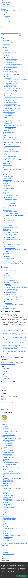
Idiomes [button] (5, 12)
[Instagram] (22, 10)
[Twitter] (3, 10)
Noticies (5, 492)
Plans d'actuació (7, 277)
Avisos (5, 375)
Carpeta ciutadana (8, 445)
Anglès (7, 18)
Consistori (6, 275)
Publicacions (6, 378)
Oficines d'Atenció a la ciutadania (12, 438)
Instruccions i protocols (11, 289)
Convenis (7, 284)
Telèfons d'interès (8, 481)
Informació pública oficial (9, 270)
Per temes (3, 523)
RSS (4, 514)
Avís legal (5, 550)
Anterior (3, 409)
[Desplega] (12, 267)
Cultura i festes (7, 525)
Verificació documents (9, 442)
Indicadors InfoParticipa (9, 519)
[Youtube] (16, 10)
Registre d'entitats (8, 480)
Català (7, 14)
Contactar (3, 9)
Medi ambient (7, 532)
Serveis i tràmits (5, 436)
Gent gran (6, 530)
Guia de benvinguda (8, 452)
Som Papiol (6, 511)
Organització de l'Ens (9, 308)
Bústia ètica (6, 521)
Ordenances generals (11, 291)
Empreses (6, 466)
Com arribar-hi (7, 456)
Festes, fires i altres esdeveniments (12, 468)
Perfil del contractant (11, 294)
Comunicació (4, 485)
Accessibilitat (6, 547)
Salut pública (6, 538)
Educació (5, 526)
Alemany (7, 19)
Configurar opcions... (6, 575)
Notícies (5, 376)
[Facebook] (9, 10)
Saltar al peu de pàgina (8, 6)
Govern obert (4, 516)
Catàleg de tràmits (8, 443)
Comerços (6, 459)
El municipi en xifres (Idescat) (11, 462)
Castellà (7, 16)
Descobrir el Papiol (6, 449)
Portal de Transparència (9, 518)
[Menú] (1, 37)
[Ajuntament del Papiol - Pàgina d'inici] (10, 30)
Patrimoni (6, 476)
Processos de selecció (11, 299)
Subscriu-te (4, 422)
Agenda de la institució (9, 494)
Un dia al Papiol (7, 454)
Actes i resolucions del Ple (12, 280)
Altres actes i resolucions (12, 282)
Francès (7, 21)
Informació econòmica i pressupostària (16, 287)
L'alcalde (5, 273)
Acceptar (24, 575)
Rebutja (19, 575)
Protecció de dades (8, 554)
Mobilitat (5, 533)
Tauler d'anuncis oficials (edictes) (14, 304)
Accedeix (3, 390)
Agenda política (7, 373)
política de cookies (14, 573)
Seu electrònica (7, 306)
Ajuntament (7, 267)
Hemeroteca (6, 504)
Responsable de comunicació (11, 487)
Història (5, 469)
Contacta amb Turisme (9, 457)
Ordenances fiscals (10, 292)
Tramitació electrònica (9, 440)
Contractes (8, 285)
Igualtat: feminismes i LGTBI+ (11, 528)
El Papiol (5, 461)
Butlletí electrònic (8, 497)
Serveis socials (7, 540)
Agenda (5, 371)
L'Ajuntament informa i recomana (12, 506)
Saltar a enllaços (6, 4)
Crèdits (5, 549)
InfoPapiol (6, 509)
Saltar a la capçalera (7, 1)
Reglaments (8, 301)
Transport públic (7, 483)
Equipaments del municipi (10, 464)
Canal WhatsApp (7, 499)
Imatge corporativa (8, 507)
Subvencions (8, 303)
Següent (7, 409)
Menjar (5, 475)
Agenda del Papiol (8, 495)
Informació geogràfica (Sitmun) (11, 473)
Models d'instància (8, 447)
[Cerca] (20, 34)
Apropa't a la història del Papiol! (11, 450)
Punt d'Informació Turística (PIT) (12, 478)
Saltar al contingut (7, 2)
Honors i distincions (8, 471)
